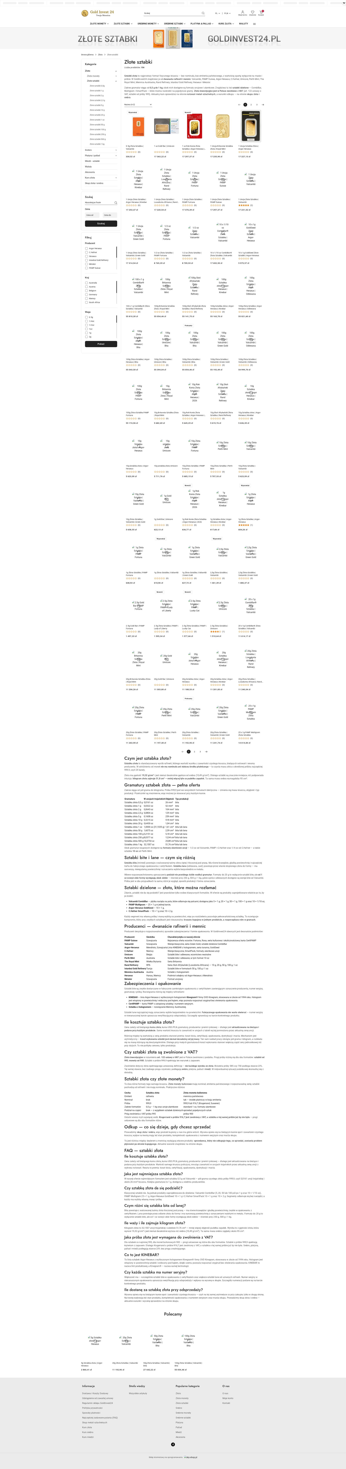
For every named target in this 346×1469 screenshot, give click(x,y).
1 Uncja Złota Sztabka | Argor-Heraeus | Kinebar (136, 200)
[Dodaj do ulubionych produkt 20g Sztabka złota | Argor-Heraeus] (204, 646)
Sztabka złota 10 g (133, 820)
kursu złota (155, 1027)
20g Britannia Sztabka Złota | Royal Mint (138, 680)
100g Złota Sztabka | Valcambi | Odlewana (247, 360)
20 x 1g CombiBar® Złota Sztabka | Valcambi (249, 627)
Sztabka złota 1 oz (133, 827)
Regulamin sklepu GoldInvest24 (97, 1403)
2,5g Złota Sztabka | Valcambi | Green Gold (248, 573)
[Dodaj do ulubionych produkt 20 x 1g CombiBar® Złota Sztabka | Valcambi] (260, 592)
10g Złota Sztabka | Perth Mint (221, 467)
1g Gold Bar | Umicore (163, 519)
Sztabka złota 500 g (134, 841)
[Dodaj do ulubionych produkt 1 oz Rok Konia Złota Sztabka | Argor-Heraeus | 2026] (204, 113)
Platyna (179, 1422)
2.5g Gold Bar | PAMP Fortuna (135, 627)
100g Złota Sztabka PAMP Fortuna (137, 413)
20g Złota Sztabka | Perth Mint (165, 733)
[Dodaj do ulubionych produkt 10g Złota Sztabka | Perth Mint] (232, 433)
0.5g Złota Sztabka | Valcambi (135, 147)
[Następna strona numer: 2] (263, 105)
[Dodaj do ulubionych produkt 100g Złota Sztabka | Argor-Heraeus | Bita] (148, 326)
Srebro (179, 1408)
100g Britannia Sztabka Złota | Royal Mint (164, 307)
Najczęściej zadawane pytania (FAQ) (100, 1417)
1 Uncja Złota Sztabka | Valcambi (248, 200)
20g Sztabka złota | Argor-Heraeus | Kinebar (221, 680)
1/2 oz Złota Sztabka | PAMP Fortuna (163, 254)
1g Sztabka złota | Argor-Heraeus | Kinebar (221, 520)
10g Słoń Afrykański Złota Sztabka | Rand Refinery (221, 413)
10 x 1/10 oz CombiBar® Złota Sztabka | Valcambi (221, 254)
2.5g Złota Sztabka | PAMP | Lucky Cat (194, 627)
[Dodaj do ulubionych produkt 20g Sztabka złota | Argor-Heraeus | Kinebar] (232, 646)
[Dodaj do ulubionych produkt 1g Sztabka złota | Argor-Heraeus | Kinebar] (232, 486)
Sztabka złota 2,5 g (133, 813)
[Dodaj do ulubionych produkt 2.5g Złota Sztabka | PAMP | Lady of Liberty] (176, 592)
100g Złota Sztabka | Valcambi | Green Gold (219, 360)
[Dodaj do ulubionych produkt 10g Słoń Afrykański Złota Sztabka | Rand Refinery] (232, 379)
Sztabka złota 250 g (134, 837)
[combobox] (138, 104)
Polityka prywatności (92, 1408)
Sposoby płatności (91, 1413)
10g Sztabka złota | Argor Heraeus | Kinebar (249, 413)
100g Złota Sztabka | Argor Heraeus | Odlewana (250, 307)
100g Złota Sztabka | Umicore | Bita (163, 360)
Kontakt (226, 1403)
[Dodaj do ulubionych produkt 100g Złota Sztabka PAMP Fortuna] (148, 379)
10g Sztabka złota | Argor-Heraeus (137, 467)
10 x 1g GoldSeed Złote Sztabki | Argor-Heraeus (248, 254)
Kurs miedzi (88, 1437)
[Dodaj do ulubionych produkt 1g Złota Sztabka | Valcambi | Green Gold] (204, 539)
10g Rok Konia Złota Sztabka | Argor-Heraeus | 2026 (193, 414)
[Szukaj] (115, 203)
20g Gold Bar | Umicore (164, 679)
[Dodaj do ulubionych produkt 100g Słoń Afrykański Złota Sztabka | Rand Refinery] (204, 273)
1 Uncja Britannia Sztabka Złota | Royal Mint (221, 147)
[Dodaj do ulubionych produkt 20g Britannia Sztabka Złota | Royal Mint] (148, 646)
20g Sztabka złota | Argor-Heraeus (193, 680)
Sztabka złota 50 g (133, 830)
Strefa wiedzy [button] (137, 1386)
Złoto (178, 1393)
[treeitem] (101, 71)
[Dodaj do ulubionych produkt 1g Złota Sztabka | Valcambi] (176, 539)
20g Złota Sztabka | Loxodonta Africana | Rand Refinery (250, 680)
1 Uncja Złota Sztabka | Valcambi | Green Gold (136, 254)
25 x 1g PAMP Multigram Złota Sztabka (249, 733)
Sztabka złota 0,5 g (133, 802)
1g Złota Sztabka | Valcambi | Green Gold (194, 573)
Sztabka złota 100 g (134, 834)
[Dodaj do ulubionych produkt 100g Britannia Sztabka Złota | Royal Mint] (176, 273)
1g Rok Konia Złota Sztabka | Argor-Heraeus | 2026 (194, 520)
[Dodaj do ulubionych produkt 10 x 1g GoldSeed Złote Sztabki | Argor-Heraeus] (260, 219)
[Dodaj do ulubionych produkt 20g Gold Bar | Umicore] (176, 646)
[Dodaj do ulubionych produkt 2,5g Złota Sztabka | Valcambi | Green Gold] (260, 539)
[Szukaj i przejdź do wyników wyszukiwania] (203, 13)
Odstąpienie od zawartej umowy (97, 1398)
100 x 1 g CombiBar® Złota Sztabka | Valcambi (138, 307)
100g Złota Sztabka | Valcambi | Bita (191, 360)
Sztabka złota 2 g (132, 809)
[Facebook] (173, 1444)
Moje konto (227, 1398)
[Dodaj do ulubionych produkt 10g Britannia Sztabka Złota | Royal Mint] (176, 379)
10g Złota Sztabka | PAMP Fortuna (193, 467)
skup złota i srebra (146, 1132)
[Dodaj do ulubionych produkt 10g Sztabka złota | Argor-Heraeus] (148, 433)
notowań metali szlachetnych (201, 94)
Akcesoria (180, 1437)
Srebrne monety (183, 1413)
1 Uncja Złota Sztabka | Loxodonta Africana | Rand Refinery (165, 200)
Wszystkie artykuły (138, 1393)
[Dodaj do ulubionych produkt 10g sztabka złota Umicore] (176, 433)
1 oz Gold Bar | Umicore (164, 146)
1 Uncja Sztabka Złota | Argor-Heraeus (248, 147)
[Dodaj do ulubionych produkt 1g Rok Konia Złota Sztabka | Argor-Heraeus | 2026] (204, 486)
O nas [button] (225, 1386)
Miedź (179, 1432)
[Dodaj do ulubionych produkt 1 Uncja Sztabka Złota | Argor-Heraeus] (260, 113)
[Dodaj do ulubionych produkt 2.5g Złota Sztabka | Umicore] (232, 592)
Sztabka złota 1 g (132, 806)
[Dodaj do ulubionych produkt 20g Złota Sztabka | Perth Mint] (176, 699)
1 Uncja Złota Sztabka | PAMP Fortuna (192, 200)
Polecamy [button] (173, 1314)
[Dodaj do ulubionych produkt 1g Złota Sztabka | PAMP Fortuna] (148, 539)
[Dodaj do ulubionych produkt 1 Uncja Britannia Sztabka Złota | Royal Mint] (232, 113)
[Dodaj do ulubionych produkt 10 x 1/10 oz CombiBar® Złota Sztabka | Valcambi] (232, 219)
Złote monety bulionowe (180, 1084)
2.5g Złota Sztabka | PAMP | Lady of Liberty (166, 627)
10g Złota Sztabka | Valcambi (246, 467)
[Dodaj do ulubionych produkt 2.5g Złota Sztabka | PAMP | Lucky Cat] (204, 592)
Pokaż (101, 344)
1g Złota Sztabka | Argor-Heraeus (249, 520)
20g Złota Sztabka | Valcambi (190, 733)
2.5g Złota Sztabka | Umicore (219, 627)
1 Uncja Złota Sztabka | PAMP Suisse (220, 200)
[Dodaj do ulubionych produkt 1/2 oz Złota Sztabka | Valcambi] (204, 219)
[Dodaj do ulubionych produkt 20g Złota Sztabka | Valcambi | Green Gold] (232, 699)
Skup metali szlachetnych (94, 1422)
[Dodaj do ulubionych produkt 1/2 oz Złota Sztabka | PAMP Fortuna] (176, 219)
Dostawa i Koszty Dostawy (95, 1393)
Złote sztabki (182, 1403)
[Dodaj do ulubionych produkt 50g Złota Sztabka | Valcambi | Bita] (168, 1325)
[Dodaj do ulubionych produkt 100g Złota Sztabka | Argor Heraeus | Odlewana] (260, 273)
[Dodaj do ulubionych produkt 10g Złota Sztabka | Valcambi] (260, 433)
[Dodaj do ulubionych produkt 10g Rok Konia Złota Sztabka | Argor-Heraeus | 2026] (204, 379)
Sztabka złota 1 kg (133, 844)
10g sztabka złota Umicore (165, 466)
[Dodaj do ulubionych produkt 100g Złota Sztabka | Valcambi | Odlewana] (260, 326)
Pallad (179, 1427)
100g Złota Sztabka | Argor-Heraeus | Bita (138, 360)
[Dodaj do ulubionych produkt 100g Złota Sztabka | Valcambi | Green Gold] (232, 326)
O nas (225, 1393)
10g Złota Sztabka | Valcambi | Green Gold (135, 520)
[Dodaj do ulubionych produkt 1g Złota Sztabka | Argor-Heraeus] (260, 486)
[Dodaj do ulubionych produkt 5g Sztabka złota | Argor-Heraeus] (106, 1325)
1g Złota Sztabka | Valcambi (166, 572)
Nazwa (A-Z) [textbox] (129, 104)
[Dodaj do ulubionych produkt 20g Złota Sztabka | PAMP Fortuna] (148, 699)
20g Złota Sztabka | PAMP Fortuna (137, 733)
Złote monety (182, 1398)
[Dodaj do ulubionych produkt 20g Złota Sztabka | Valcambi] (204, 699)
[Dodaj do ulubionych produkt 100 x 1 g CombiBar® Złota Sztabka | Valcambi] (148, 273)
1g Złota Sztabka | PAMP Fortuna (136, 573)
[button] (254, 24)
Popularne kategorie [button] (188, 1386)
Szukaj (101, 223)
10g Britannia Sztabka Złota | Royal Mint (166, 413)
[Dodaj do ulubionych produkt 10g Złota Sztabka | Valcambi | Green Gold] (148, 486)
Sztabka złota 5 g (132, 816)
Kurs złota (87, 1427)
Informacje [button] (88, 1386)
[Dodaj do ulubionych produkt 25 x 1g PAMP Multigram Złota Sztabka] (260, 699)
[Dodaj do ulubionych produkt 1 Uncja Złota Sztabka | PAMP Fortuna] (204, 166)
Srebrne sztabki (183, 1417)
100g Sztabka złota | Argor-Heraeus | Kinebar (222, 307)
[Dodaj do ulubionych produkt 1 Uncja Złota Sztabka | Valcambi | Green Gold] (148, 219)
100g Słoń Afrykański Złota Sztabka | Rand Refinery (194, 307)
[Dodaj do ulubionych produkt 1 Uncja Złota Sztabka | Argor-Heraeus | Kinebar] (148, 166)
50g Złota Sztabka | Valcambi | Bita (156, 1364)
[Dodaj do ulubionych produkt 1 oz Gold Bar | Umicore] (176, 113)
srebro (185, 1069)
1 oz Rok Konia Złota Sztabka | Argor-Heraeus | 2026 (193, 147)
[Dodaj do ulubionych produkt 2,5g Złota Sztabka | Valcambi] (232, 539)
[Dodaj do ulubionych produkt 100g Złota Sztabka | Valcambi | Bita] (204, 326)
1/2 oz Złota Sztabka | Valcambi (191, 254)
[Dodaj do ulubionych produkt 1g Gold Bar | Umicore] (176, 486)
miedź (208, 1069)
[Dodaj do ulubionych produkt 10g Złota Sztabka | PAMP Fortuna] (204, 433)
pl (216, 13)
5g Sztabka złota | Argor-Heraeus (92, 1364)
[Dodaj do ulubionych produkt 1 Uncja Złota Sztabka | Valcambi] (260, 166)
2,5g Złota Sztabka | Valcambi (219, 573)
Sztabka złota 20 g (133, 823)
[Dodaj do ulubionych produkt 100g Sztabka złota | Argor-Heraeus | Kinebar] (232, 273)
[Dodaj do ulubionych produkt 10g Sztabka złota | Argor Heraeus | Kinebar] (260, 379)
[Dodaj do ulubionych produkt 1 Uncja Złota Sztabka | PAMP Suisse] (232, 166)
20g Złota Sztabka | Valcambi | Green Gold (219, 733)
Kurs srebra (87, 1432)
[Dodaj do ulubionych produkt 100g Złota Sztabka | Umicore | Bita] (176, 326)
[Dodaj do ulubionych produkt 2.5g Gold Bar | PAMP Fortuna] (148, 592)
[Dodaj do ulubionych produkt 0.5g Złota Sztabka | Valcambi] (148, 113)
